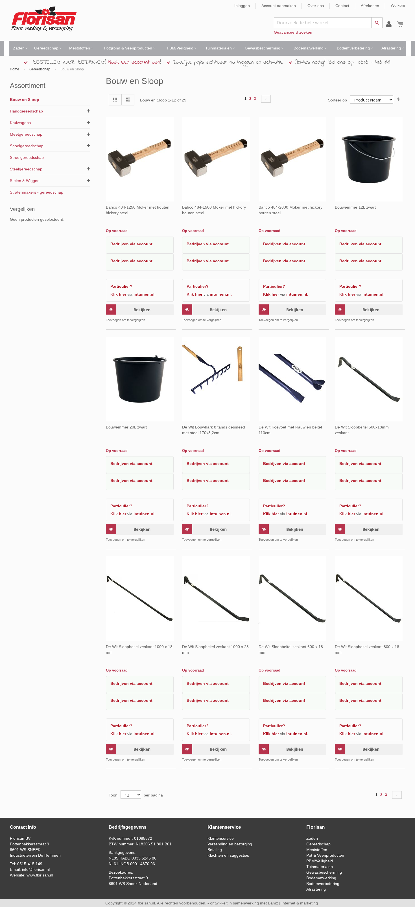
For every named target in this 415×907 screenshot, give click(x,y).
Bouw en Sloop (24, 99)
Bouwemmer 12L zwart (355, 207)
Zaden (312, 838)
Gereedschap (40, 69)
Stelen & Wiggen (25, 180)
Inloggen (242, 5)
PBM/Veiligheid (319, 861)
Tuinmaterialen (319, 866)
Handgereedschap (26, 111)
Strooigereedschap (27, 157)
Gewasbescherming (324, 872)
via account (141, 244)
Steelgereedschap (26, 169)
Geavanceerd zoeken (293, 32)
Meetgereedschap (26, 134)
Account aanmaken (278, 5)
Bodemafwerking (321, 878)
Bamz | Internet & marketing (293, 903)
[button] (169, 320)
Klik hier (118, 294)
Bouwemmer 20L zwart (126, 427)
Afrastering (316, 889)
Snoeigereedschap (26, 146)
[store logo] (44, 19)
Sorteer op (337, 100)
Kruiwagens (20, 122)
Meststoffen (316, 849)
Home (15, 69)
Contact (342, 5)
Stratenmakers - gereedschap (36, 192)
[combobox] (328, 22)
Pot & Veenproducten (325, 855)
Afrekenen (370, 5)
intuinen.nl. (145, 294)
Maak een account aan (134, 62)
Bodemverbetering (322, 883)
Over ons (315, 5)
